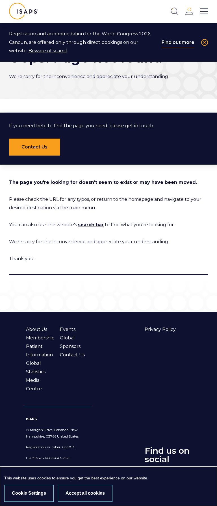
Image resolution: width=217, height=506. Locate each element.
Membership (40, 338)
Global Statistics (35, 367)
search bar (91, 224)
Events (67, 329)
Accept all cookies (85, 493)
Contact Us (72, 355)
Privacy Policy (160, 329)
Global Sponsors (70, 342)
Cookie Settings (29, 493)
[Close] (204, 42)
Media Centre (34, 384)
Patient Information (39, 351)
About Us (36, 329)
